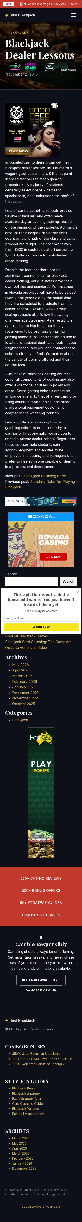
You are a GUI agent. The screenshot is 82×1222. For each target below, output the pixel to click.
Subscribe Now (41, 627)
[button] (41, 599)
